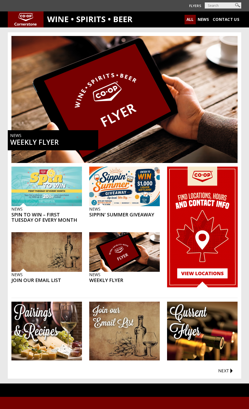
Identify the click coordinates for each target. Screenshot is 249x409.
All (190, 19)
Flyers (195, 5)
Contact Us (226, 19)
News (203, 19)
